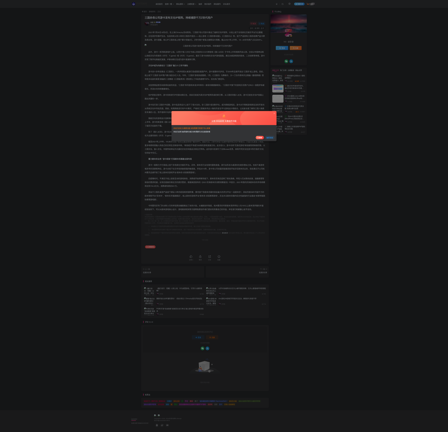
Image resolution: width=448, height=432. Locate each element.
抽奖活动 (269, 137)
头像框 (259, 137)
